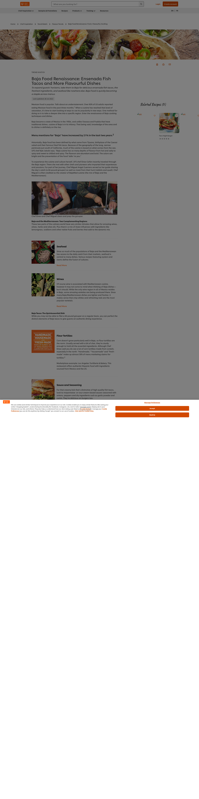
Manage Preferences (152, 402)
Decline (152, 415)
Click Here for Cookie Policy (84, 411)
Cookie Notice (85, 409)
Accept (152, 408)
